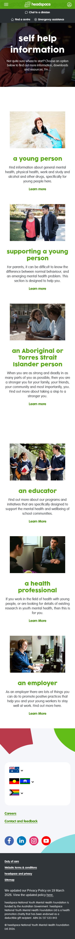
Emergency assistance (51, 19)
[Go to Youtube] (46, 840)
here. (50, 895)
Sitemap (9, 880)
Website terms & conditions (21, 867)
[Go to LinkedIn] (21, 840)
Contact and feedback (21, 821)
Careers (10, 813)
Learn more (37, 189)
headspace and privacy (18, 874)
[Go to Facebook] (9, 840)
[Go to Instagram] (33, 840)
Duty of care (12, 861)
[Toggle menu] (6, 4)
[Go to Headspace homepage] (30, 4)
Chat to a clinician (39, 12)
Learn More (37, 521)
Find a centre (22, 19)
